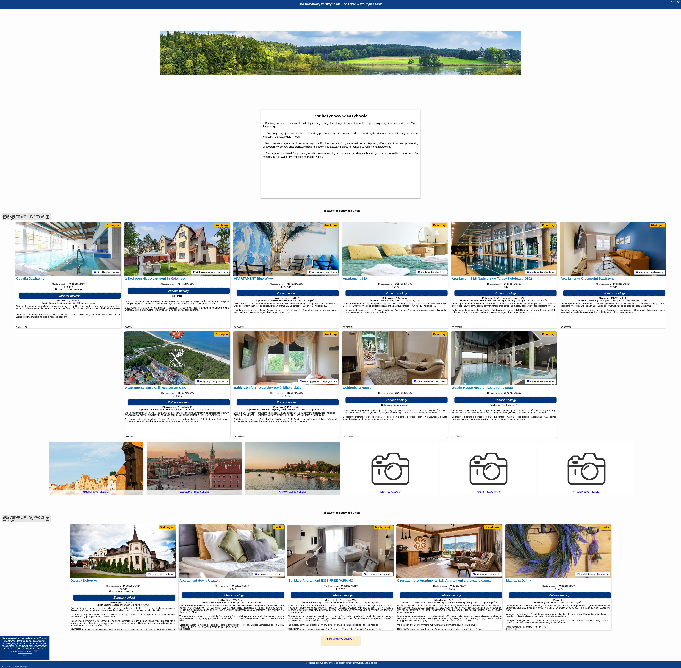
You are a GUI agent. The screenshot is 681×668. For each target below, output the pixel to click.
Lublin (278, 527)
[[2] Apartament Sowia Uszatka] (232, 551)
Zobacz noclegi (70, 295)
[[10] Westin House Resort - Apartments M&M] (504, 358)
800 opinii (81, 303)
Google (43, 638)
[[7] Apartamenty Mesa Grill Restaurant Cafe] (177, 358)
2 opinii (484, 602)
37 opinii (535, 300)
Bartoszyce (166, 527)
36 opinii (303, 300)
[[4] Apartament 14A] (395, 249)
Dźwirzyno (113, 225)
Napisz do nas (370, 663)
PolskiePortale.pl (20, 667)
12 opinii (312, 409)
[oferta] (95, 272)
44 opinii (634, 300)
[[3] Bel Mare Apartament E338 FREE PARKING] (340, 551)
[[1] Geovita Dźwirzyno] (68, 249)
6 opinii (249, 602)
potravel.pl (675, 1)
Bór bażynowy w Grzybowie (340, 639)
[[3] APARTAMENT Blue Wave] (286, 249)
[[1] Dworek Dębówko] (123, 551)
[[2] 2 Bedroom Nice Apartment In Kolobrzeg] (177, 249)
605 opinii (135, 605)
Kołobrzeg (221, 225)
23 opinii (407, 300)
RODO (35, 651)
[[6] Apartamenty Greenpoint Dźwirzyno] (613, 249)
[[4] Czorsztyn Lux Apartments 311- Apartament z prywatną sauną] (449, 551)
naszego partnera (58, 317)
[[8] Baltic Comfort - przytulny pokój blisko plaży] (286, 358)
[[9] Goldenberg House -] (395, 358)
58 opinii (366, 602)
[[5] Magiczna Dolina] (558, 551)
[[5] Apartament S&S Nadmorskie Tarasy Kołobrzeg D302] (504, 249)
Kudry (605, 527)
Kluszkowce (493, 527)
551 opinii (201, 409)
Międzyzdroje (383, 527)
